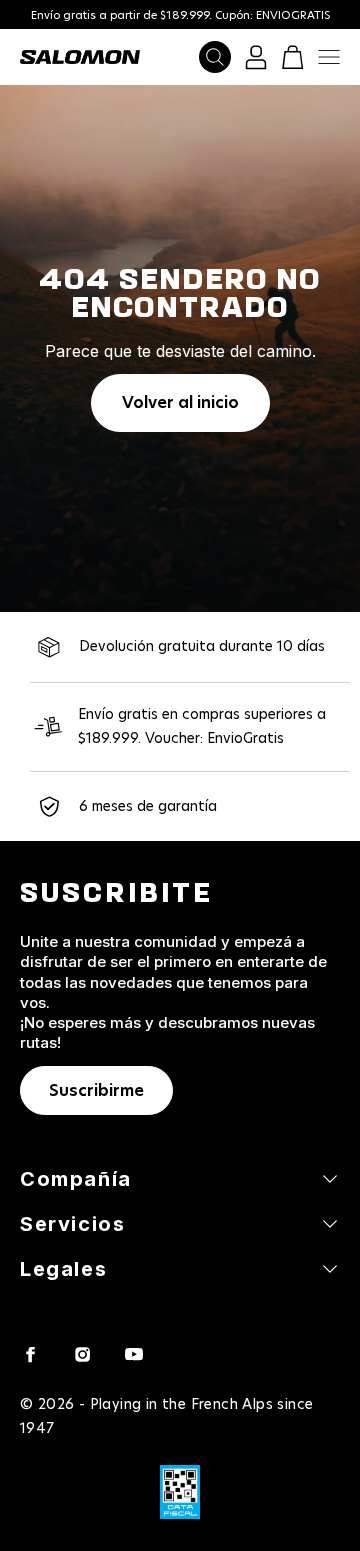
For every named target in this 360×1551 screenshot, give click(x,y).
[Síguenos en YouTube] (134, 1354)
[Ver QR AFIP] (180, 1492)
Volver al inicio (180, 403)
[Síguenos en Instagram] (82, 1354)
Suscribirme (96, 1091)
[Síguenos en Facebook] (30, 1354)
